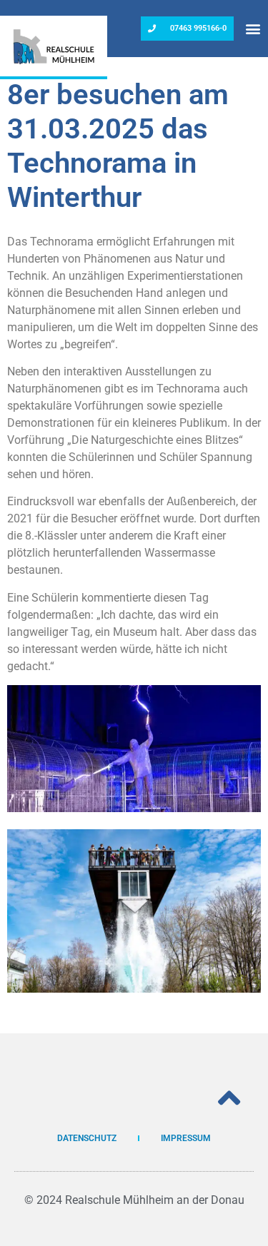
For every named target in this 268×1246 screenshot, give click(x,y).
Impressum (186, 1138)
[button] (252, 29)
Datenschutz (86, 1138)
